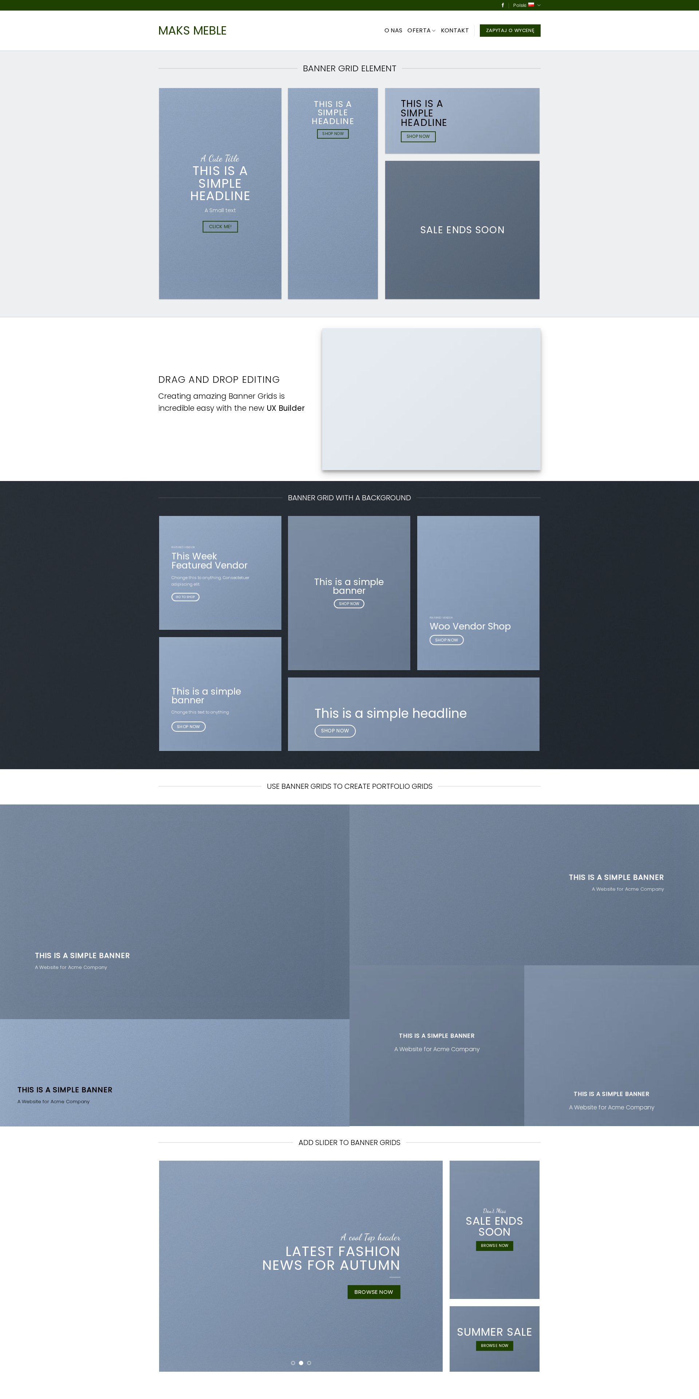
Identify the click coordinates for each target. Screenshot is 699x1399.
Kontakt (455, 30)
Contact (245, 1387)
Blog (221, 1387)
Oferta (419, 30)
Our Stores (194, 1387)
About (166, 1387)
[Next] (428, 1266)
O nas (393, 30)
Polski (519, 5)
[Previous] (174, 1266)
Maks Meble (192, 30)
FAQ (267, 1387)
